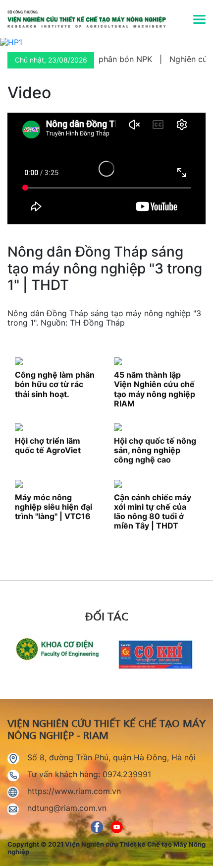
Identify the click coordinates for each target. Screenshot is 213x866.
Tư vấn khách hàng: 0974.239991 (89, 774)
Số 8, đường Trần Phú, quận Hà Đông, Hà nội (111, 757)
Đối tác (106, 615)
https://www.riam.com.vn (74, 791)
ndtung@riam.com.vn (66, 808)
